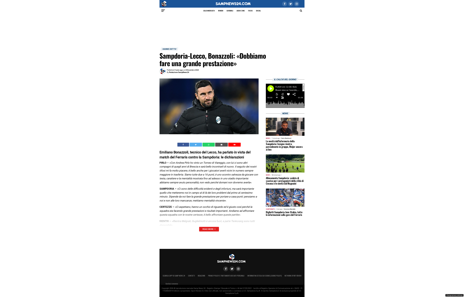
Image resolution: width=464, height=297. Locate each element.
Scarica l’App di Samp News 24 (174, 275)
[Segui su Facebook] (225, 268)
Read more (208, 229)
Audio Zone (241, 10)
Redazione (201, 275)
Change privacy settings (454, 295)
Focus (250, 10)
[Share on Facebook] (183, 145)
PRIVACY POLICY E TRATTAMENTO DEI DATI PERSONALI (226, 275)
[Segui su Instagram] (238, 268)
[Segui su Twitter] (232, 268)
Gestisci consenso (172, 283)
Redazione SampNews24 (179, 72)
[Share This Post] (209, 145)
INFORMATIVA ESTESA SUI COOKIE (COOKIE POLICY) (264, 275)
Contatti (191, 275)
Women (220, 10)
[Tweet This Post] (196, 145)
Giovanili (230, 10)
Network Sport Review (293, 275)
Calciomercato (209, 10)
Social (258, 10)
